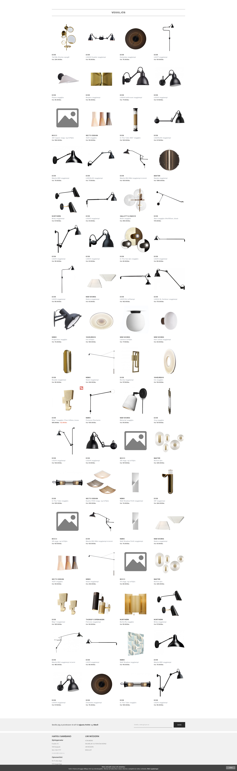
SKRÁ (179, 725)
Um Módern (92, 736)
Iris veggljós (158, 380)
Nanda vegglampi (160, 178)
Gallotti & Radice (128, 216)
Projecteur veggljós (59, 340)
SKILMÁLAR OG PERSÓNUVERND (95, 744)
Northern (56, 216)
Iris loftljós (90, 340)
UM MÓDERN (89, 747)
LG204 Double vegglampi (96, 57)
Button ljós (158, 461)
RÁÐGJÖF (88, 750)
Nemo (54, 337)
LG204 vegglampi (93, 461)
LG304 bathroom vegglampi (131, 97)
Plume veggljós (58, 97)
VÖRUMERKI (89, 740)
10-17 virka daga (57, 761)
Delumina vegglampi (128, 57)
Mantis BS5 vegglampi (60, 178)
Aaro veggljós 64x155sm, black (166, 218)
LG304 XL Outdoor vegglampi (165, 299)
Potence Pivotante (93, 420)
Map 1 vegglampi (58, 622)
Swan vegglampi (92, 380)
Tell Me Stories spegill (60, 57)
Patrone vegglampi (93, 622)
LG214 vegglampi (58, 461)
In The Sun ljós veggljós (129, 259)
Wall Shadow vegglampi (129, 662)
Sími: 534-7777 (56, 750)
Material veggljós (126, 420)
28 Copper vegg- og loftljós (63, 138)
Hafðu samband (61, 736)
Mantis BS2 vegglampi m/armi (63, 662)
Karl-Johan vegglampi (162, 340)
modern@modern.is (58, 753)
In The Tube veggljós (60, 501)
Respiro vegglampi (93, 97)
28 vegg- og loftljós (127, 461)
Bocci (54, 135)
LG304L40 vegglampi (94, 178)
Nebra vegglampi (92, 299)
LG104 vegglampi (160, 97)
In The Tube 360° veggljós (130, 138)
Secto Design (92, 135)
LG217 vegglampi (160, 57)
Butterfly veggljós (127, 622)
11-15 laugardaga (57, 764)
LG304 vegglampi (93, 259)
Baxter (157, 176)
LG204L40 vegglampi (162, 138)
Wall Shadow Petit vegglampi (131, 501)
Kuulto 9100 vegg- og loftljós (97, 501)
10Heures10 (91, 337)
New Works (91, 297)
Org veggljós (159, 420)
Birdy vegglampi (58, 218)
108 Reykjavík (56, 747)
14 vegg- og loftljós (127, 582)
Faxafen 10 (55, 744)
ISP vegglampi (159, 501)
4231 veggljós (91, 138)
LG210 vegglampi (58, 259)
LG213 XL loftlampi (127, 299)
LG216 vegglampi (58, 299)
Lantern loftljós (126, 340)
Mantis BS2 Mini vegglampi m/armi (133, 178)
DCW (54, 55)
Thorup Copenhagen (95, 619)
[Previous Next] (67, 37)
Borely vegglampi (126, 380)
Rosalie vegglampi (59, 380)
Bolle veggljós (125, 218)
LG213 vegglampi (160, 259)
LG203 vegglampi (93, 218)
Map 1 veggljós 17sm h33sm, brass (65, 420)
